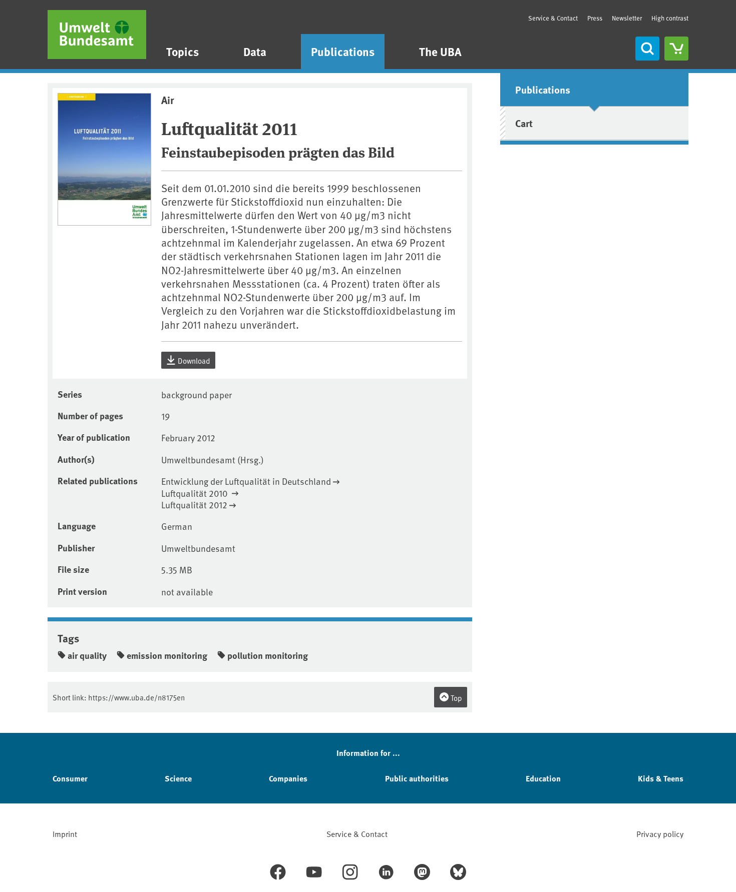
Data (254, 51)
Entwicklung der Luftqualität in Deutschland (246, 481)
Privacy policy (659, 833)
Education (543, 778)
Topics (182, 51)
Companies (288, 778)
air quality (87, 655)
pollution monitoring (267, 655)
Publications (343, 51)
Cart (524, 123)
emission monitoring (167, 655)
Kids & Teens (660, 778)
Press (594, 18)
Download (193, 360)
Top (455, 697)
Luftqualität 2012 (194, 504)
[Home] (97, 34)
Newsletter (627, 18)
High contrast (669, 18)
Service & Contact (553, 18)
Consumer (70, 778)
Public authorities (417, 778)
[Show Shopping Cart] (676, 49)
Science (178, 778)
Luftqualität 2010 (195, 493)
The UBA (440, 51)
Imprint (65, 833)
